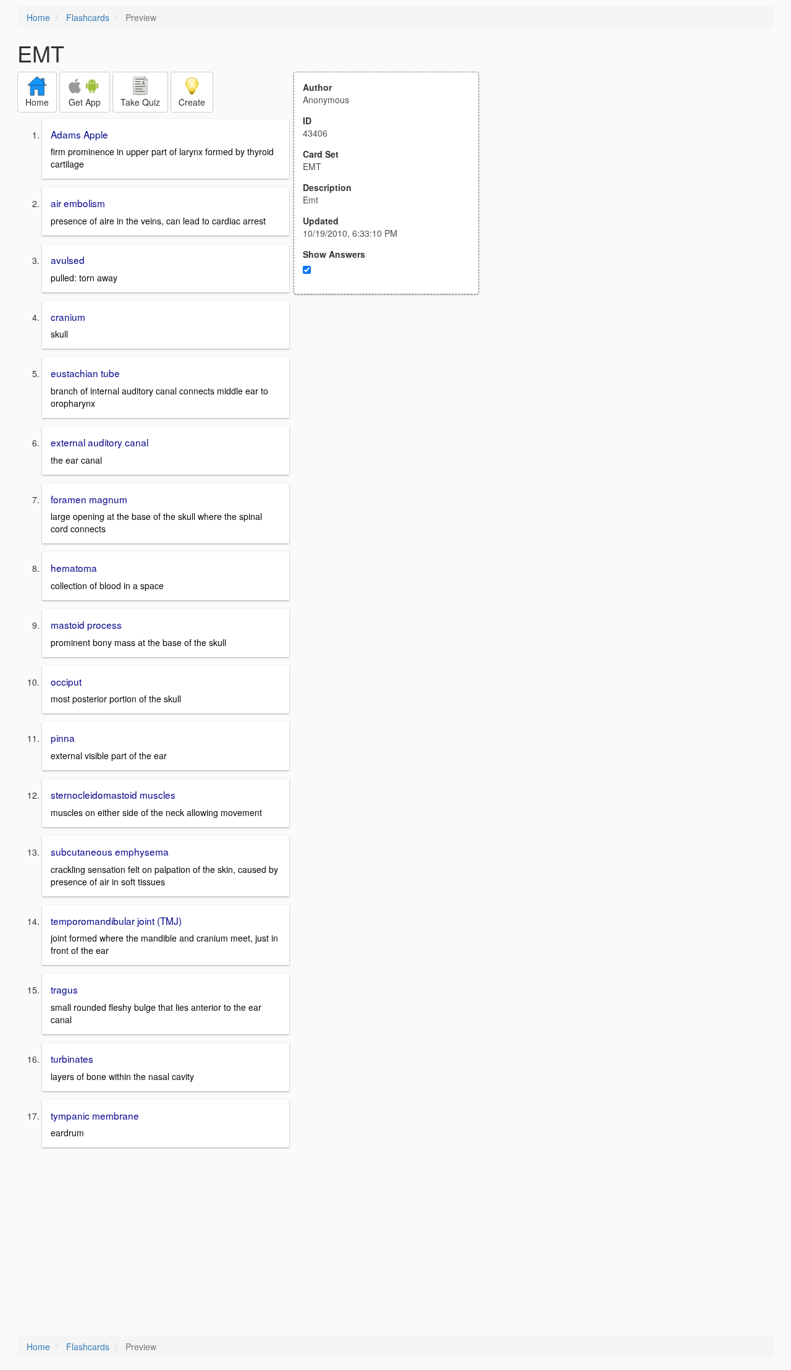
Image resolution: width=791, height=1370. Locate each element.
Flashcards (87, 17)
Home (38, 17)
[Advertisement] (393, 415)
